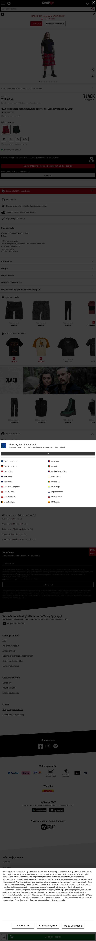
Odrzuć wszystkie (48, 925)
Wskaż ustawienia (73, 925)
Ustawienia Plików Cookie (79, 897)
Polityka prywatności (57, 900)
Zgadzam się (23, 925)
